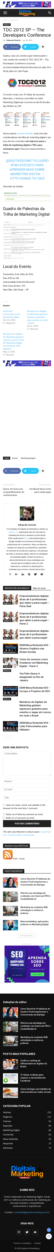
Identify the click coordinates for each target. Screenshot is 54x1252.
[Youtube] (42, 574)
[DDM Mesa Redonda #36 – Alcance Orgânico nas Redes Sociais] (10, 648)
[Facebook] (11, 574)
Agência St (13, 532)
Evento (15, 458)
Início (5, 20)
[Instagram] (19, 1232)
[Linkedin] (23, 574)
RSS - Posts (19, 859)
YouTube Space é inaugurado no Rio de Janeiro (32, 677)
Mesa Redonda (9, 652)
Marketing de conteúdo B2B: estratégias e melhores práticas (34, 910)
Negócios (14, 20)
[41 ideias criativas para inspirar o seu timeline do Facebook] (10, 1078)
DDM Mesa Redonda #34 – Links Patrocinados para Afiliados (35, 726)
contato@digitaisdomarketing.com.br (32, 1212)
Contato (37, 1243)
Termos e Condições (22, 1243)
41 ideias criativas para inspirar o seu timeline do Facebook (33, 1078)
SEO (26, 538)
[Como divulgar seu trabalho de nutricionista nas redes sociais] (10, 1093)
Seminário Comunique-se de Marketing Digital (11, 314)
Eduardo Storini (14, 40)
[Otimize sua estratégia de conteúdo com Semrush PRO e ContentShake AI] (10, 897)
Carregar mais (26, 935)
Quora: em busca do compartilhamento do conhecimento (13, 492)
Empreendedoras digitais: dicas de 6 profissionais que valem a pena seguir (34, 634)
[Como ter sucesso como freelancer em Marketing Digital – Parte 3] (10, 663)
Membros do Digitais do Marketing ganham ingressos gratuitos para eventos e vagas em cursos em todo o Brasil (35, 708)
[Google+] (17, 574)
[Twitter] (36, 574)
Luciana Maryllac (25, 133)
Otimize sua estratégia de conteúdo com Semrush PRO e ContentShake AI (35, 896)
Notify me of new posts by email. (20, 818)
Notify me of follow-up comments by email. (24, 814)
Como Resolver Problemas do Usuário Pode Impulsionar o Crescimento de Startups (35, 882)
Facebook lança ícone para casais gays (40, 490)
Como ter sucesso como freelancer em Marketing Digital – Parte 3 (34, 663)
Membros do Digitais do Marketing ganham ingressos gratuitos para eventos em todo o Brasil (37, 317)
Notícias (7, 671)
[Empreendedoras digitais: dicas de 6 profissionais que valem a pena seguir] (10, 634)
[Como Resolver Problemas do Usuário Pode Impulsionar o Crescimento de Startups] (10, 882)
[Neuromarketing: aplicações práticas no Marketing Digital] (10, 925)
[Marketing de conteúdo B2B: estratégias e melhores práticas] (10, 911)
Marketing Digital (28, 458)
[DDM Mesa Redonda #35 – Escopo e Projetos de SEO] (10, 691)
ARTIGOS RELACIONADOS (17, 588)
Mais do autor (39, 588)
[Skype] (30, 574)
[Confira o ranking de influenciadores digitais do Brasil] (10, 1064)
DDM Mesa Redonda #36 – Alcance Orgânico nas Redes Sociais (35, 648)
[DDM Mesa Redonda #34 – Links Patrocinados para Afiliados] (10, 726)
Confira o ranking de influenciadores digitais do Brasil (33, 1063)
